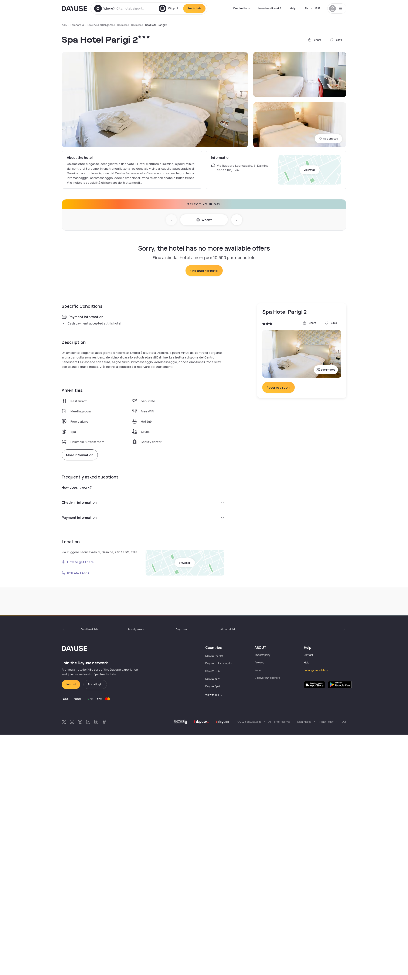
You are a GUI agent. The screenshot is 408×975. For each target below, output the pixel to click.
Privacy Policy (325, 722)
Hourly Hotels (136, 629)
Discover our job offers (267, 678)
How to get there (80, 562)
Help (293, 8)
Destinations (241, 8)
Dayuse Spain (213, 686)
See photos (330, 138)
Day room (181, 629)
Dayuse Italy (212, 678)
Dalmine (122, 25)
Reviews (259, 662)
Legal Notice (304, 722)
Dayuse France (214, 656)
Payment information (79, 517)
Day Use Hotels (89, 629)
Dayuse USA (212, 671)
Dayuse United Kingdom (219, 663)
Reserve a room (278, 387)
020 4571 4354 (78, 573)
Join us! (71, 684)
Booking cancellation (316, 670)
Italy (64, 25)
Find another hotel (204, 270)
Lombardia (77, 25)
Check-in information (79, 502)
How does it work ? (269, 8)
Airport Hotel (227, 629)
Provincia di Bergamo (100, 25)
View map (309, 170)
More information (79, 455)
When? (206, 220)
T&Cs (343, 722)
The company (262, 655)
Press (258, 670)
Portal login (95, 684)
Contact (308, 655)
